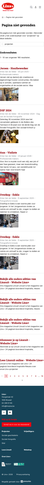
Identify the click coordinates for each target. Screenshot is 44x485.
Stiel (3, 443)
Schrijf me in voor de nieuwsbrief (16, 425)
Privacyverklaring (23, 474)
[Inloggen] (36, 7)
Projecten (6, 431)
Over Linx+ (6, 457)
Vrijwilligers (29, 431)
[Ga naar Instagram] (4, 412)
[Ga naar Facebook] (10, 412)
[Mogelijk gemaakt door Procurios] (26, 481)
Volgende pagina (22, 380)
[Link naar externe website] (19, 464)
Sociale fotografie (9, 439)
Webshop (28, 450)
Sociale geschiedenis (10, 435)
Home (3, 17)
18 (42, 376)
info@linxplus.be (8, 406)
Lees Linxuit (6, 450)
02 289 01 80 (7, 403)
